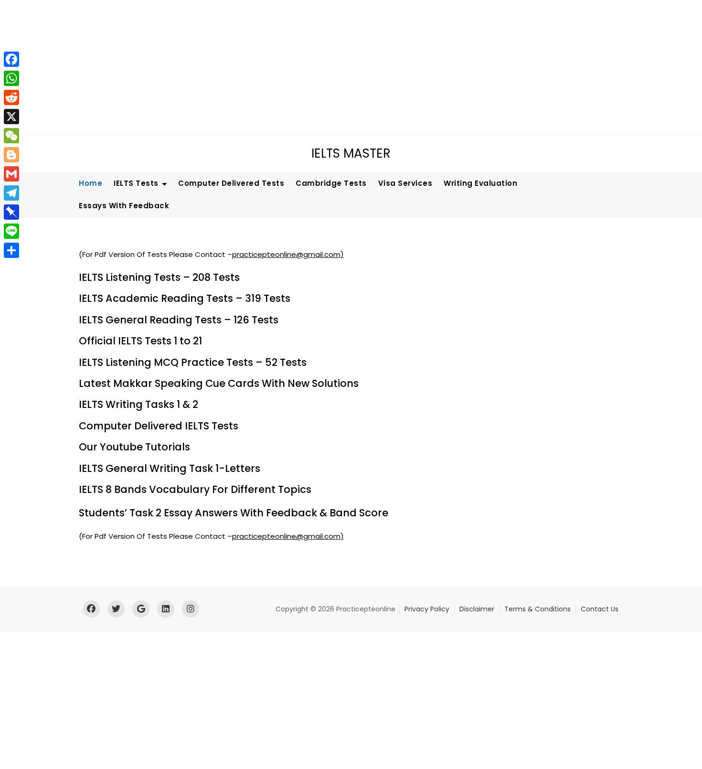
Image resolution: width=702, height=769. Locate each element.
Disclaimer (476, 609)
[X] (11, 116)
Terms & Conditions (537, 609)
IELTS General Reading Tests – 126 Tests (178, 320)
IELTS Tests (136, 183)
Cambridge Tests (331, 183)
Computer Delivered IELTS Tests (158, 426)
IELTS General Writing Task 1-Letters (169, 468)
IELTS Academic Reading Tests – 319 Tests (184, 298)
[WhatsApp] (11, 78)
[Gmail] (11, 173)
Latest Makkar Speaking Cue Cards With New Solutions (219, 383)
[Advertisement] (288, 67)
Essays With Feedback (124, 206)
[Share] (11, 250)
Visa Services (405, 183)
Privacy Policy (426, 609)
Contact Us (599, 609)
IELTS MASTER (351, 153)
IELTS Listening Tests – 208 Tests (159, 277)
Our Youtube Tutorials (134, 447)
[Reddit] (11, 97)
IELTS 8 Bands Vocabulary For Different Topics (195, 489)
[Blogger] (11, 154)
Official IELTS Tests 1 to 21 (140, 341)
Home (90, 183)
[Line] (11, 231)
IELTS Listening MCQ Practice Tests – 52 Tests (193, 362)
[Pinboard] (11, 212)
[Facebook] (11, 59)
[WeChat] (11, 135)
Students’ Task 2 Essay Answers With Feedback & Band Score (233, 513)
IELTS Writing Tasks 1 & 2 (138, 404)
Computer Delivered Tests (231, 183)
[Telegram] (11, 193)
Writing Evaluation (480, 183)
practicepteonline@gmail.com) (288, 254)
